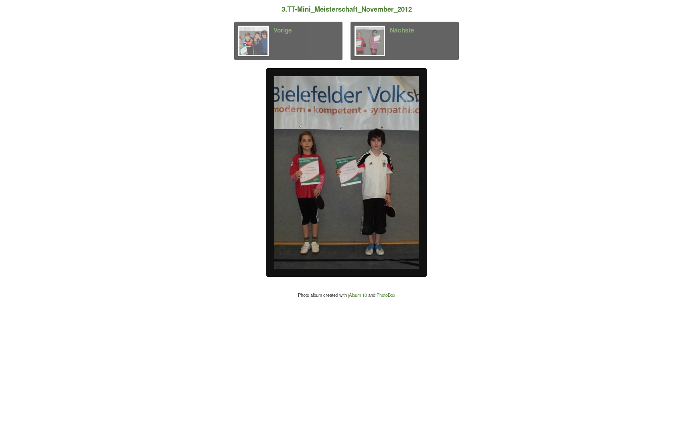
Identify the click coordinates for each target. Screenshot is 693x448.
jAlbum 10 (357, 295)
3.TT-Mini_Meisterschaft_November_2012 (347, 9)
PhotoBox (386, 295)
